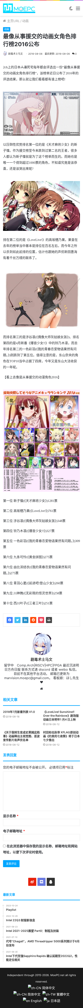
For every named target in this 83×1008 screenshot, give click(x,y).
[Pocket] (41, 620)
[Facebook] (10, 620)
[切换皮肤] (71, 9)
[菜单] (78, 9)
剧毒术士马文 (15, 53)
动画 (25, 21)
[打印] (49, 620)
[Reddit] (33, 620)
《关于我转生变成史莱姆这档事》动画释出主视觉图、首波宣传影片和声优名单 (21, 736)
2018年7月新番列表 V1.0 (19, 711)
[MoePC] (19, 8)
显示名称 (11, 816)
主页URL (13, 21)
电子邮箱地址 (14, 831)
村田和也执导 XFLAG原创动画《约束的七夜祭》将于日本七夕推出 (61, 736)
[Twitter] (18, 620)
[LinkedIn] (25, 620)
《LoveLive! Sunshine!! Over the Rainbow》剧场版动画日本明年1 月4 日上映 (61, 715)
